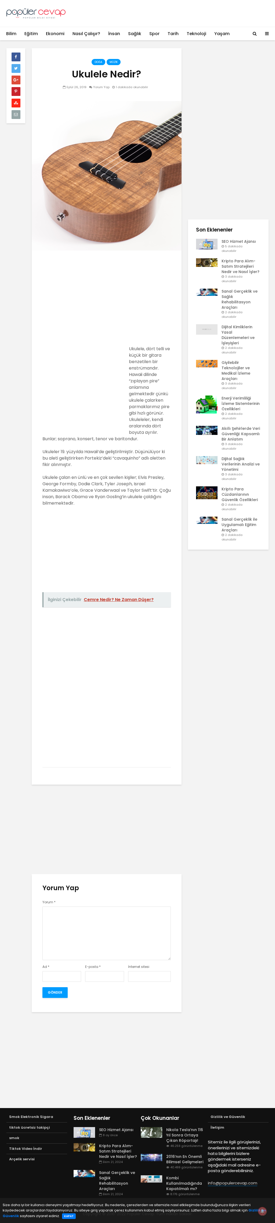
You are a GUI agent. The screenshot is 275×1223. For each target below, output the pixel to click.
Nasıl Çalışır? (86, 34)
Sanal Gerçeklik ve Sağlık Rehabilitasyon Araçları (240, 299)
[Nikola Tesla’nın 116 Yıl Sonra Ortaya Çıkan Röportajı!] (151, 1132)
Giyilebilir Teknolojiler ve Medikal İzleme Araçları (236, 370)
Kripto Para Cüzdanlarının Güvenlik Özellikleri (240, 494)
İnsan (114, 34)
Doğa (98, 62)
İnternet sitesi (138, 966)
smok (14, 1137)
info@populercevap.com (232, 1183)
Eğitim (31, 34)
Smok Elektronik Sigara (31, 1116)
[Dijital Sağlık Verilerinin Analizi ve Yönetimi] (207, 460)
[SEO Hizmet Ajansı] (207, 244)
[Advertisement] (106, 300)
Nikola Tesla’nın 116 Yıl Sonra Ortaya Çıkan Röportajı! (184, 1135)
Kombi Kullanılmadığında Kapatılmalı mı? (184, 1183)
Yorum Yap (101, 87)
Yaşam (222, 34)
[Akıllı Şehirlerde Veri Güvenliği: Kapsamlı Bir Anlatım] (207, 430)
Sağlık (134, 34)
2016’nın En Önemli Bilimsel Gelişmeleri (184, 1159)
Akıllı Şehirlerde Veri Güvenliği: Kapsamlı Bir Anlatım (241, 434)
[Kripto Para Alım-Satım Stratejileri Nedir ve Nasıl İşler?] (207, 262)
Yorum (49, 902)
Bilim (11, 34)
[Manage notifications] (262, 1211)
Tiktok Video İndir (25, 1148)
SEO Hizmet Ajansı (239, 241)
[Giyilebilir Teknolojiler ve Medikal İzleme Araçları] (207, 363)
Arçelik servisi (22, 1159)
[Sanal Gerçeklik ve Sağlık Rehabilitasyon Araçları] (207, 292)
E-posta (93, 966)
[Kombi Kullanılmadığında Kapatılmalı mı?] (151, 1178)
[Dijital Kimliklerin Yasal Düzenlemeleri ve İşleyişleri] (207, 329)
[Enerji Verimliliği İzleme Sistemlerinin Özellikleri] (207, 404)
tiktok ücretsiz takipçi (29, 1127)
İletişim (217, 1127)
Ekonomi (55, 34)
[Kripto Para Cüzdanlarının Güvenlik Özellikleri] (207, 492)
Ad (45, 966)
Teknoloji (196, 34)
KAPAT (69, 1216)
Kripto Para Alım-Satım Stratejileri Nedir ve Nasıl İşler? (240, 266)
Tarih (173, 34)
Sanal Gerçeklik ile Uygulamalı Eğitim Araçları (239, 525)
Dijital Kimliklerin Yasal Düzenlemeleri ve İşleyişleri (238, 335)
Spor (154, 34)
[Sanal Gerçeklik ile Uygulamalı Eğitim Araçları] (207, 520)
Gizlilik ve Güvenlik (228, 1116)
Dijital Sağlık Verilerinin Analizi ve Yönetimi (241, 464)
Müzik (114, 62)
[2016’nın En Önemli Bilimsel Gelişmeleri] (151, 1157)
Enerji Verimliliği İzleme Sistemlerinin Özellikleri (241, 404)
